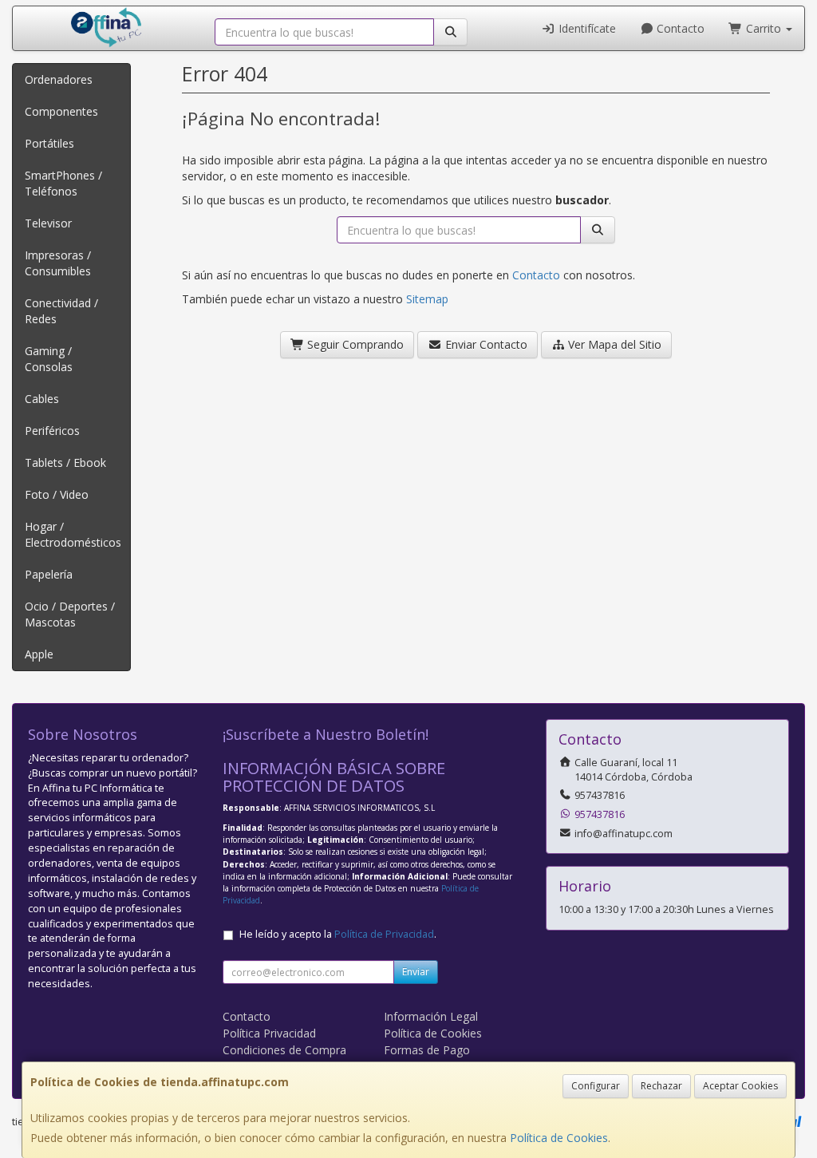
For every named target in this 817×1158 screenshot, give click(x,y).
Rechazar (661, 1086)
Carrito (763, 28)
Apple (39, 654)
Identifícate (585, 28)
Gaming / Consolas (49, 358)
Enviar (415, 971)
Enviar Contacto (484, 344)
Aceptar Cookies (740, 1086)
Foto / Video (57, 494)
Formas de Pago (427, 1049)
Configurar (595, 1086)
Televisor (48, 223)
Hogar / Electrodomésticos (73, 534)
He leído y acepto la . (337, 934)
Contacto (679, 28)
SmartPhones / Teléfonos (63, 183)
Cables (42, 398)
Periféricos (52, 430)
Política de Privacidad (384, 934)
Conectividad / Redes (61, 310)
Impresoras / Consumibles (58, 263)
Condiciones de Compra (284, 1049)
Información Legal (431, 1016)
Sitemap (427, 298)
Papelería (49, 574)
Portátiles (49, 143)
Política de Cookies (559, 1137)
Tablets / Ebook (65, 462)
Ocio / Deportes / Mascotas (70, 614)
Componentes (61, 111)
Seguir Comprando (354, 344)
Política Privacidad (269, 1033)
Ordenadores (59, 79)
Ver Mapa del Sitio (613, 344)
